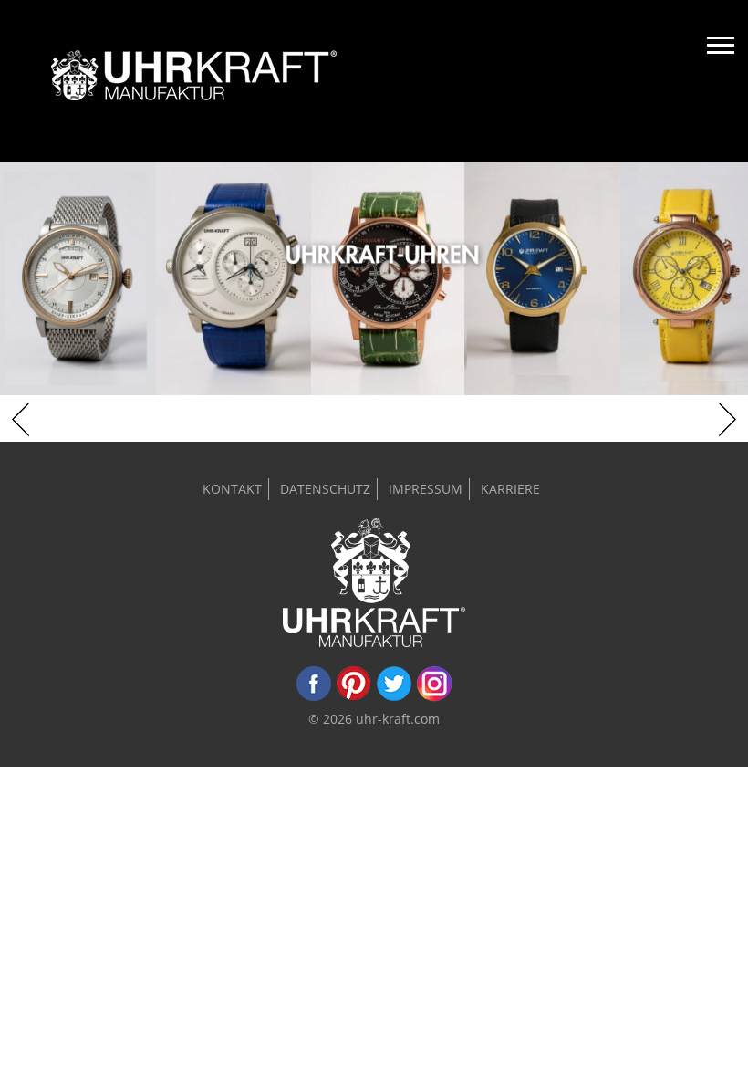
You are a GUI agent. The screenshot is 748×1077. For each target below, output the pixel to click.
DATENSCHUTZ (325, 488)
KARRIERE (510, 488)
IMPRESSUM (425, 488)
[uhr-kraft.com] (194, 81)
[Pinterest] (354, 697)
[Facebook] (314, 697)
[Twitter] (394, 697)
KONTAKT (232, 488)
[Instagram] (434, 697)
